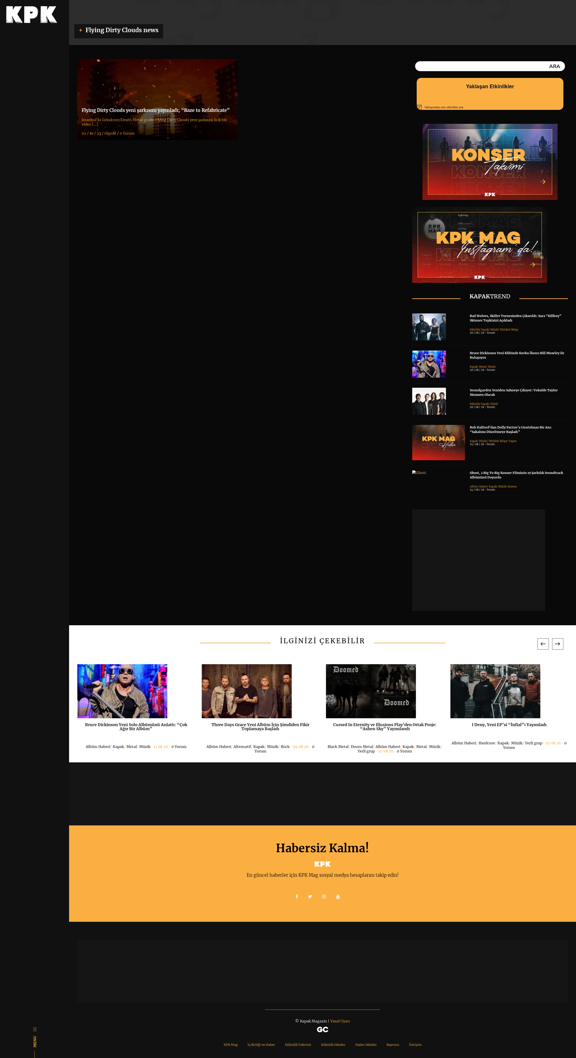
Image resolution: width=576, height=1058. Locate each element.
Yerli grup (366, 751)
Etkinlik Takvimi (298, 1045)
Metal (482, 366)
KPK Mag (231, 1045)
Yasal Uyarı (340, 1021)
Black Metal (338, 746)
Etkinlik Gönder (333, 1045)
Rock (285, 746)
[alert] (490, 107)
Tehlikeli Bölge (509, 329)
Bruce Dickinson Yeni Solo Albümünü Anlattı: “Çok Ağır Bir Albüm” (136, 726)
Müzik (494, 329)
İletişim (415, 1045)
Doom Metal (362, 746)
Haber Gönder (366, 1045)
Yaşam (513, 441)
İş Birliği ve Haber (261, 1045)
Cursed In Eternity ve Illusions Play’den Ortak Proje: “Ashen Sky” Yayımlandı (384, 726)
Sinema (512, 486)
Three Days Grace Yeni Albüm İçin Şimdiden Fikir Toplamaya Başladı (260, 726)
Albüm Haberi (478, 486)
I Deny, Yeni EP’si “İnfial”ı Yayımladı (509, 724)
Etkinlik (474, 329)
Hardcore (487, 743)
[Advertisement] (478, 560)
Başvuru (393, 1045)
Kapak (484, 329)
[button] (543, 644)
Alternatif (242, 746)
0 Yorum (179, 746)
